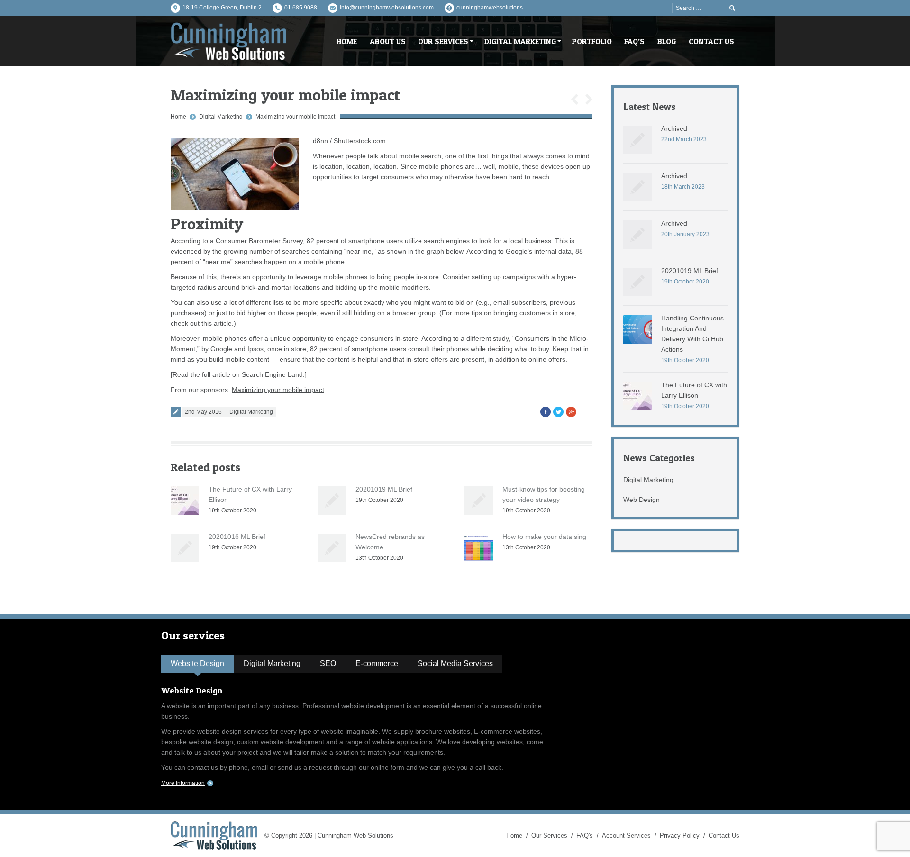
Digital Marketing (221, 116)
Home (178, 116)
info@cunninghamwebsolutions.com (387, 7)
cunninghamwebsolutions (489, 7)
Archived (674, 128)
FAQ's (584, 835)
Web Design (641, 499)
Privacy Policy (680, 835)
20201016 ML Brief (237, 536)
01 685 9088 (300, 7)
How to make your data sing (544, 536)
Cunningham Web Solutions (355, 835)
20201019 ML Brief (383, 489)
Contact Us (724, 835)
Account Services (626, 835)
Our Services (549, 835)
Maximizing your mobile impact (295, 116)
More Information (183, 783)
